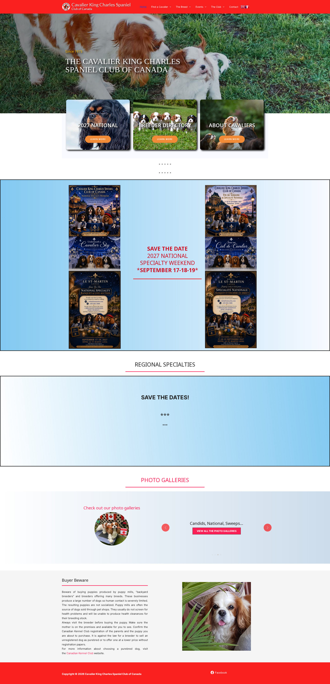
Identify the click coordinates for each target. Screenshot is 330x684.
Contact (233, 6)
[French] (247, 6)
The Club (216, 6)
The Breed (182, 6)
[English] (243, 6)
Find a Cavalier (159, 6)
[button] (169, 7)
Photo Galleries (165, 480)
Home (143, 6)
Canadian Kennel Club (80, 653)
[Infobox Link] (112, 525)
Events (199, 6)
